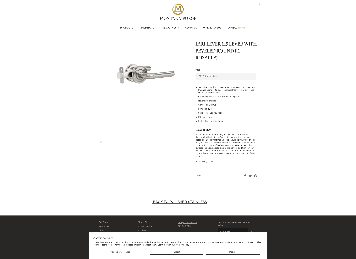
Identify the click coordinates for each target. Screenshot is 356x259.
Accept (176, 252)
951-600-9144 (184, 226)
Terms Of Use (144, 222)
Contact (233, 28)
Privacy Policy (182, 245)
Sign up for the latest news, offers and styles (234, 223)
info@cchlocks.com (187, 223)
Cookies (142, 230)
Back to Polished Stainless (179, 202)
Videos (102, 230)
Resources (169, 28)
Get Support (105, 222)
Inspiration (148, 28)
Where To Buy (212, 28)
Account (240, 28)
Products (127, 28)
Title (198, 70)
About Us (191, 28)
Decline (233, 252)
